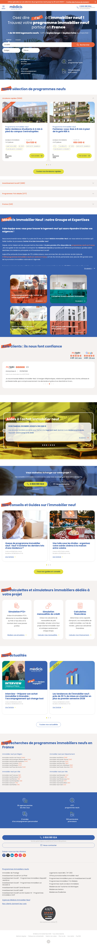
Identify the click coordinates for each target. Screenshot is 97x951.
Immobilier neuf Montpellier (12, 781)
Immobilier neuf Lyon (10, 783)
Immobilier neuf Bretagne (12, 765)
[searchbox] (4, 45)
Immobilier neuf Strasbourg (59, 779)
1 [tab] (46, 164)
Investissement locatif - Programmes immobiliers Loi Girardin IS (21, 884)
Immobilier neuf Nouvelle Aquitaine (15, 761)
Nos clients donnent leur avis (14, 904)
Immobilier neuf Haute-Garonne (61, 767)
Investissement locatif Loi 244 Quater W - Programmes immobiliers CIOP (22, 894)
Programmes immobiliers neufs (15, 869)
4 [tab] (49, 383)
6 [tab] (53, 383)
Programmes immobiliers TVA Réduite (63, 881)
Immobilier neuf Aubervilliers (60, 783)
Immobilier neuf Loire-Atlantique (61, 765)
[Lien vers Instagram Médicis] (20, 855)
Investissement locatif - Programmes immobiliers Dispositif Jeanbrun (24, 879)
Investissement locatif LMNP (12, 890)
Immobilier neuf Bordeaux (11, 777)
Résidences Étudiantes (57, 892)
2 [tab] (48, 164)
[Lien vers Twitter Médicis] (8, 855)
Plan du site (62, 936)
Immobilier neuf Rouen (58, 781)
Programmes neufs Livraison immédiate (64, 884)
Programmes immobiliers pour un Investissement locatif (70, 878)
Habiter (8, 40)
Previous (4, 431)
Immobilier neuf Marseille (59, 775)
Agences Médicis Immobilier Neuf (16, 900)
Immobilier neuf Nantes (11, 785)
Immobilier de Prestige (10, 873)
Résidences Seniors (56, 889)
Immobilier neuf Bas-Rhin (59, 763)
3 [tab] (50, 164)
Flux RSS (78, 936)
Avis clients (71, 936)
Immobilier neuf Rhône (58, 757)
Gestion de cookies (51, 936)
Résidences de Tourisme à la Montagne (63, 887)
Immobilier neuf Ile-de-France (13, 757)
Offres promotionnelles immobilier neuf (64, 876)
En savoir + (82, 438)
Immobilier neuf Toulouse (11, 775)
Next (93, 431)
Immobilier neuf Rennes (11, 779)
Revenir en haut (48, 941)
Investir (18, 40)
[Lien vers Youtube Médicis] (16, 855)
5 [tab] (51, 383)
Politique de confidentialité (35, 936)
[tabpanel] (24, 131)
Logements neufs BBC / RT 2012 (60, 873)
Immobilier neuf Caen (58, 785)
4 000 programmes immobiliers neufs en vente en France (24, 257)
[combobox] (37, 44)
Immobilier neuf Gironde (59, 761)
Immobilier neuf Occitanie (12, 763)
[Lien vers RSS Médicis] (24, 855)
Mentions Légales (21, 936)
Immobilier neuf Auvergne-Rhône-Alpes (16, 759)
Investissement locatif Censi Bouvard (16, 888)
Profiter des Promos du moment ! (77, 2)
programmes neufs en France (83, 245)
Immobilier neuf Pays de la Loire (14, 767)
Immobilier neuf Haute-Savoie (61, 759)
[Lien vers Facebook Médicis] (4, 855)
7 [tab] (54, 445)
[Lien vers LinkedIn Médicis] (12, 855)
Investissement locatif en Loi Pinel (14, 876)
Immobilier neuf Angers (58, 777)
